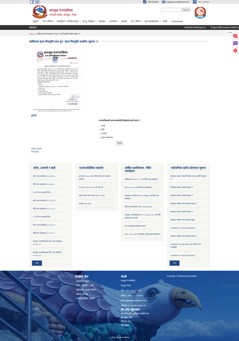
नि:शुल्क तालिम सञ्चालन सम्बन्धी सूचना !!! (220, 27)
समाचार (102, 21)
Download (177, 21)
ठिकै (103, 129)
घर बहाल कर (126, 317)
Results (35, 151)
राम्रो (103, 126)
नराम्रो (103, 133)
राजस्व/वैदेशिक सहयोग (85, 298)
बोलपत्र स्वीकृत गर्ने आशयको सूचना (183, 220)
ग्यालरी (124, 21)
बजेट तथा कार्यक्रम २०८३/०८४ (44, 176)
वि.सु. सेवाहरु (88, 21)
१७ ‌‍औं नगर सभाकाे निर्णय (41, 192)
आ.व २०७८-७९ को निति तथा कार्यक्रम (138, 187)
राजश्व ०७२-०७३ (85, 203)
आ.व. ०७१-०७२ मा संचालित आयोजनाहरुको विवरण (142, 234)
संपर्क (165, 21)
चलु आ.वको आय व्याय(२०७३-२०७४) (92, 195)
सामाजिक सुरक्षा (82, 281)
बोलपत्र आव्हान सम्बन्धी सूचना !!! (182, 187)
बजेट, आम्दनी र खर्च (84, 285)
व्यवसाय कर (126, 321)
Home (31, 34)
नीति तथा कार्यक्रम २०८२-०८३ (44, 209)
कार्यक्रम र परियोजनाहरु (68, 21)
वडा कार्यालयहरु (151, 21)
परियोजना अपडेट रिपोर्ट (86, 290)
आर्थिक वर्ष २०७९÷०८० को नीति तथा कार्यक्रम (141, 179)
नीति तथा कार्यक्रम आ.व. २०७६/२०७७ (138, 207)
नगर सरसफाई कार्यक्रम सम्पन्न (135, 226)
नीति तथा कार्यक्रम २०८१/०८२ (44, 233)
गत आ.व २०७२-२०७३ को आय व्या (91, 187)
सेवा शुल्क (125, 325)
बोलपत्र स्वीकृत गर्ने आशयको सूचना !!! (184, 203)
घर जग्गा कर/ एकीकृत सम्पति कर (135, 313)
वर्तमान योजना (82, 294)
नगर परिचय (47, 21)
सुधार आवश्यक (107, 137)
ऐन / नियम (135, 21)
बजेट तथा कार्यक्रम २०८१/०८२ (44, 225)
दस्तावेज (113, 21)
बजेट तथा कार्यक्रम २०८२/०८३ (44, 200)
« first (222, 32)
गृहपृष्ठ (35, 21)
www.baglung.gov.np (136, 305)
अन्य (36, 263)
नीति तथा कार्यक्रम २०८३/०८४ (44, 184)
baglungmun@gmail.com (136, 300)
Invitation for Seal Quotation (183, 228)
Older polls (36, 148)
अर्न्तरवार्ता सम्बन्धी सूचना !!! (188, 27)
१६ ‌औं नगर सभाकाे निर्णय (41, 217)
